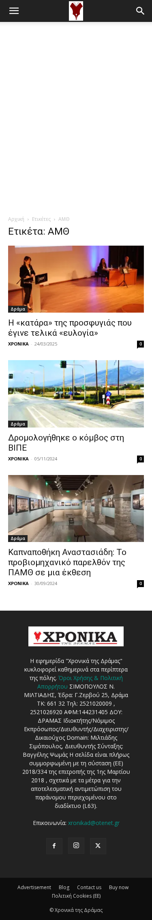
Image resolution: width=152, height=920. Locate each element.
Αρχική (16, 219)
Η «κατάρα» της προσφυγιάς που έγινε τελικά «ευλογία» (70, 328)
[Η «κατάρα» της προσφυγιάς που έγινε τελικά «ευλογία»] (76, 279)
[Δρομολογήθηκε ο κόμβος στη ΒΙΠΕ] (76, 393)
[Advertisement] (76, 102)
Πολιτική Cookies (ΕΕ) (76, 895)
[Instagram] (76, 846)
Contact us (89, 887)
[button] (14, 11)
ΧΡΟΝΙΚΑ (18, 344)
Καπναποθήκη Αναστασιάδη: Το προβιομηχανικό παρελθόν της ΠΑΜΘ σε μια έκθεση (67, 562)
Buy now (118, 887)
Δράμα (18, 309)
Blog (64, 887)
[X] (98, 846)
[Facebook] (54, 846)
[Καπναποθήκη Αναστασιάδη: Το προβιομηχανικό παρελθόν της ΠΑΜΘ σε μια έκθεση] (76, 508)
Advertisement (34, 887)
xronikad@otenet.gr (94, 823)
